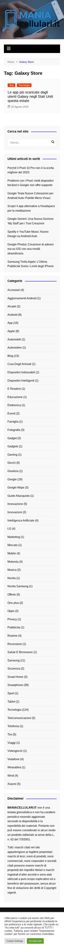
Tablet (11, 701)
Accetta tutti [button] (35, 941)
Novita (11, 578)
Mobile (11, 553)
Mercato (12, 545)
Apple (11, 331)
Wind (10, 775)
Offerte (11, 594)
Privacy (12, 619)
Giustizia (12, 471)
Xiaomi (11, 783)
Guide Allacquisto (18, 495)
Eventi (11, 413)
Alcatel (11, 306)
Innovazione (15, 503)
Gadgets (12, 446)
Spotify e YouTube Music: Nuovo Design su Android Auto (28, 234)
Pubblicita (13, 627)
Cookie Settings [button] (15, 941)
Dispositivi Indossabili (21, 372)
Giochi (11, 462)
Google (12, 479)
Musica (12, 569)
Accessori (13, 289)
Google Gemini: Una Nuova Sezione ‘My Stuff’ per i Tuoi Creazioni (30, 221)
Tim (9, 734)
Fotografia (13, 429)
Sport (10, 693)
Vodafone (13, 759)
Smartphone (15, 684)
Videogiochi (15, 750)
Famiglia (12, 421)
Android (12, 314)
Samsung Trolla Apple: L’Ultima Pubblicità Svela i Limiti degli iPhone (30, 264)
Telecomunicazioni (19, 718)
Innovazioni (14, 512)
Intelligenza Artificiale (20, 520)
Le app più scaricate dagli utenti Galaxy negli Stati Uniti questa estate (30, 96)
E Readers (14, 388)
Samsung (13, 660)
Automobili (14, 339)
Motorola (12, 561)
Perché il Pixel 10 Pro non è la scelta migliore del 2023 (30, 170)
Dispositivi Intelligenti (20, 380)
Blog (10, 355)
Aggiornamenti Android (21, 298)
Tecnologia (24, 85)
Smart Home (15, 676)
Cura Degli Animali (19, 364)
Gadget (12, 438)
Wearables (14, 767)
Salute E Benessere (20, 652)
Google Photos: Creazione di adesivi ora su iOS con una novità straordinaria (30, 249)
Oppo (10, 610)
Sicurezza (13, 668)
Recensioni (14, 644)
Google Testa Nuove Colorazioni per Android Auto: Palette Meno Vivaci (30, 195)
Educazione (15, 397)
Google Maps (15, 487)
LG (9, 528)
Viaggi (11, 742)
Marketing (13, 536)
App (11, 85)
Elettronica (14, 405)
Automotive (14, 347)
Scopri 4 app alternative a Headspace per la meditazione (31, 208)
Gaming (12, 454)
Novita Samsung (17, 586)
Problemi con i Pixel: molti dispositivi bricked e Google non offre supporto (30, 183)
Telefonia (13, 726)
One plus (13, 602)
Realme (12, 635)
